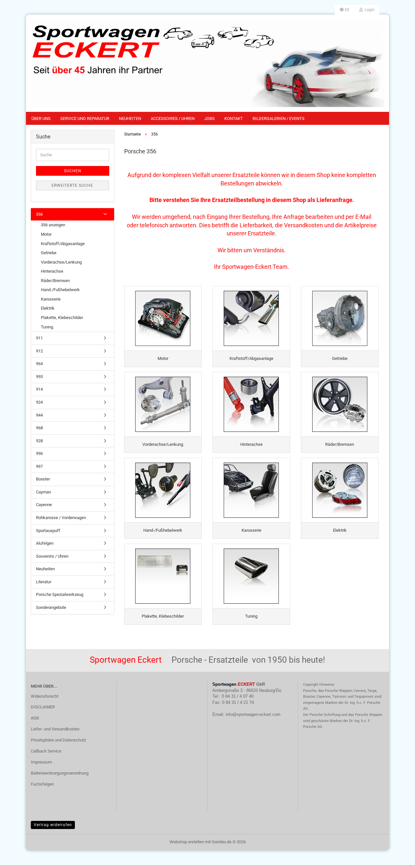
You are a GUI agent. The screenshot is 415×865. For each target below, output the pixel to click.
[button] (344, 10)
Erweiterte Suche (72, 185)
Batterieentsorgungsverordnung (60, 773)
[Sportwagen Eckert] (207, 63)
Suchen (72, 171)
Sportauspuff (48, 530)
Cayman (43, 492)
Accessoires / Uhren (173, 118)
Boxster (43, 479)
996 (39, 453)
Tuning (47, 327)
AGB (35, 718)
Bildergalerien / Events (278, 118)
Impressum (41, 762)
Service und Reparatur (84, 118)
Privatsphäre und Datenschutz (58, 740)
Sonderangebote (51, 607)
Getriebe (48, 252)
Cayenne (44, 504)
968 (39, 427)
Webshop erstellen (187, 841)
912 (39, 351)
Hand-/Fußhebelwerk (60, 289)
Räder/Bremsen (55, 280)
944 (39, 415)
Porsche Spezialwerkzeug (59, 594)
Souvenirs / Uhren (52, 556)
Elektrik (47, 308)
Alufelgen (44, 543)
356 (39, 214)
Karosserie (51, 299)
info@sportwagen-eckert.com (253, 714)
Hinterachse (52, 271)
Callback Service (46, 751)
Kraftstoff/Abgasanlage (63, 243)
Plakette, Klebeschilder (62, 317)
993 (39, 376)
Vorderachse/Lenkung (61, 262)
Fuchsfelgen (42, 784)
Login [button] (368, 9)
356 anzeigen (53, 224)
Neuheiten (130, 118)
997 (39, 466)
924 (39, 402)
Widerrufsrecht (44, 696)
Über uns (41, 118)
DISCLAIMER (43, 707)
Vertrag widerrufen (53, 825)
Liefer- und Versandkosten (55, 729)
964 (39, 363)
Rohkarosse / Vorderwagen (61, 517)
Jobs (209, 118)
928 (39, 440)
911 (39, 338)
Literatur (43, 581)
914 (39, 389)
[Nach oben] (397, 855)
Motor (46, 234)
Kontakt (233, 118)
